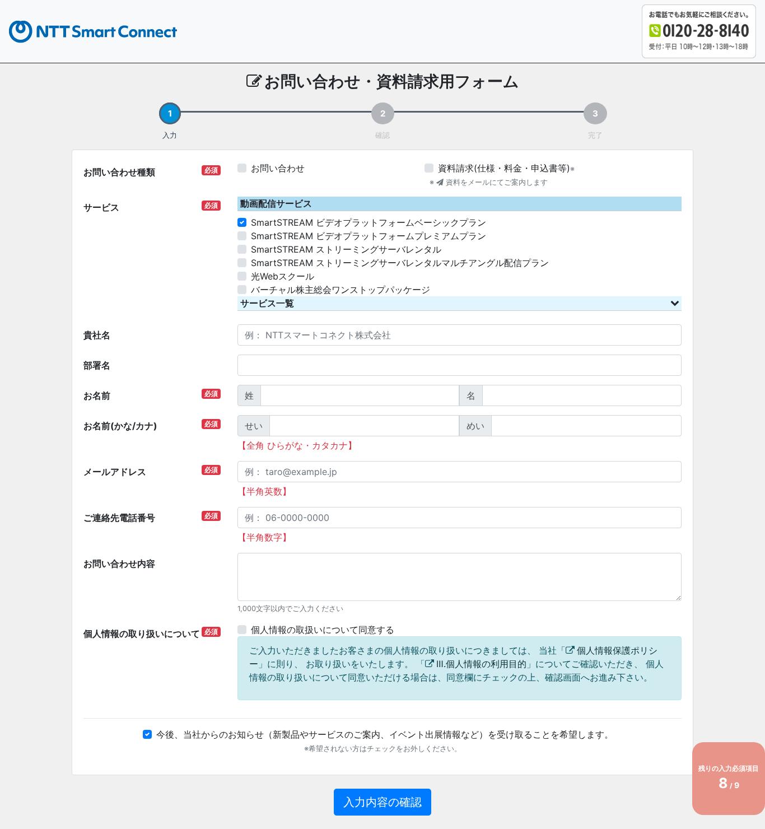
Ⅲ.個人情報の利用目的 (481, 663)
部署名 (96, 365)
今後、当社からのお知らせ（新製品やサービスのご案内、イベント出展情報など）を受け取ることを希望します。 (384, 734)
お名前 (150, 395)
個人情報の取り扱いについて (150, 633)
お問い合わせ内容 (119, 563)
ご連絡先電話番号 (150, 517)
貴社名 (96, 335)
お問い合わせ (278, 168)
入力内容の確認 (382, 802)
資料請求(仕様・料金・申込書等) (504, 168)
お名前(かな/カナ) (150, 425)
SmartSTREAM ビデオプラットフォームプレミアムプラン (368, 235)
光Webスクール (282, 276)
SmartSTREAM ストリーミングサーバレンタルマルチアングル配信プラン (400, 262)
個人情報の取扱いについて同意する (322, 629)
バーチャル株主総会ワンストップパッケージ (340, 289)
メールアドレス (150, 471)
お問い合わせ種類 (150, 172)
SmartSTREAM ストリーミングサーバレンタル (346, 249)
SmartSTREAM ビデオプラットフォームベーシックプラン (368, 222)
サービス (150, 207)
